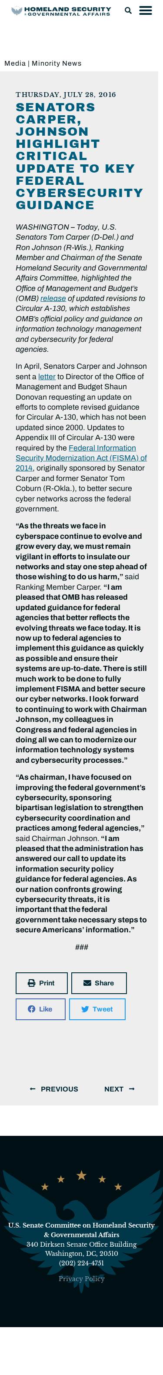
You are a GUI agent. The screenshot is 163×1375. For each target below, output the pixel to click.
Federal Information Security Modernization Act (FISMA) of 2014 (81, 458)
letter (47, 377)
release (53, 298)
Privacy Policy (82, 1279)
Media (15, 63)
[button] (128, 10)
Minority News (57, 63)
